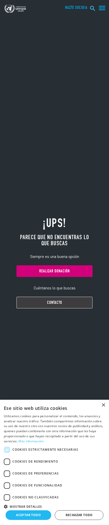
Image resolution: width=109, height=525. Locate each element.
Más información (31, 441)
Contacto (54, 302)
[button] (54, 505)
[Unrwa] (15, 8)
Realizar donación (54, 271)
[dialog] (54, 462)
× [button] (103, 405)
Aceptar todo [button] (28, 515)
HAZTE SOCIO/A (76, 8)
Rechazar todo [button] (79, 515)
